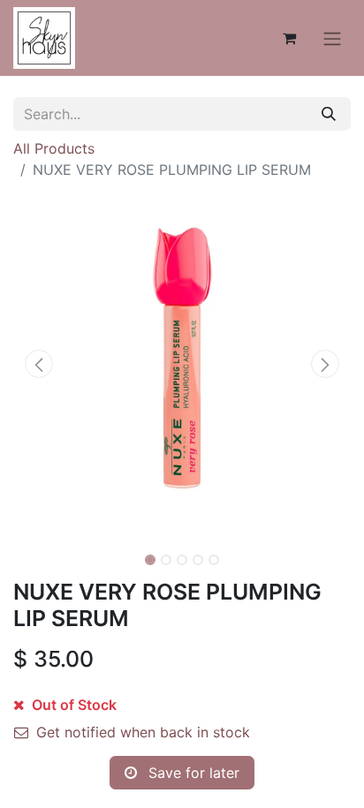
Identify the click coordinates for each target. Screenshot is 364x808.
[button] (38, 364)
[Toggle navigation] (332, 38)
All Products (54, 148)
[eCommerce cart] (289, 38)
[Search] (329, 114)
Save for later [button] (191, 773)
